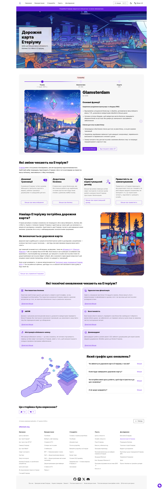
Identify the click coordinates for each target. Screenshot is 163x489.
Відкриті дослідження (126, 448)
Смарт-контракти (24, 452)
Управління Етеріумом (126, 457)
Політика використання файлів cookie (108, 483)
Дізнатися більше (90, 149)
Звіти (121, 460)
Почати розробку (75, 445)
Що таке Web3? (23, 448)
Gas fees (21, 455)
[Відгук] (160, 486)
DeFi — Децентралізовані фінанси (54, 455)
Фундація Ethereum (100, 457)
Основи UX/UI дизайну (76, 458)
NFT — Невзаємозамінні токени (53, 452)
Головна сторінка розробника (78, 435)
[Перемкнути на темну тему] (131, 3)
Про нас (31, 483)
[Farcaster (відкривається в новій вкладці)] (79, 479)
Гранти (72, 452)
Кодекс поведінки (57, 483)
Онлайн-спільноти (100, 439)
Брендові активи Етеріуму (42, 483)
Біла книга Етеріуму (126, 435)
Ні (33, 412)
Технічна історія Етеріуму (127, 445)
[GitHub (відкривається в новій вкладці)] (74, 479)
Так (24, 412)
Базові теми (73, 455)
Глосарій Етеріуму (24, 473)
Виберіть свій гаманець (51, 439)
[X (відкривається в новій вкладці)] (83, 479)
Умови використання (90, 483)
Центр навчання (24, 435)
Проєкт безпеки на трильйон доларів (131, 463)
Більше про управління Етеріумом (32, 273)
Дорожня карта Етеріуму (127, 439)
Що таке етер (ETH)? (25, 442)
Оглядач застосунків (50, 445)
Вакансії (66, 483)
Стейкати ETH (48, 466)
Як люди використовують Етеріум (29, 470)
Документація (74, 442)
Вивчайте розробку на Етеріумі (79, 448)
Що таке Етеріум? (24, 439)
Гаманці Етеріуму (24, 445)
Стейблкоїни (48, 448)
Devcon (98, 468)
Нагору (140, 421)
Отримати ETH (48, 442)
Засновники (73, 466)
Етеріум (22, 167)
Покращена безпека (126, 442)
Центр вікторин (23, 466)
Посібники (47, 435)
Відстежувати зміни (108, 149)
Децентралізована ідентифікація (54, 463)
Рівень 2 (46, 470)
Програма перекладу (101, 448)
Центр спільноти (100, 435)
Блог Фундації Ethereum (102, 460)
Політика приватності (76, 483)
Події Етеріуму (99, 442)
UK (140, 3)
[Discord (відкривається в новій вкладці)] (88, 479)
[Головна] (20, 3)
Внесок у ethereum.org (101, 445)
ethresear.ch (67, 249)
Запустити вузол (24, 458)
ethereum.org (24, 427)
